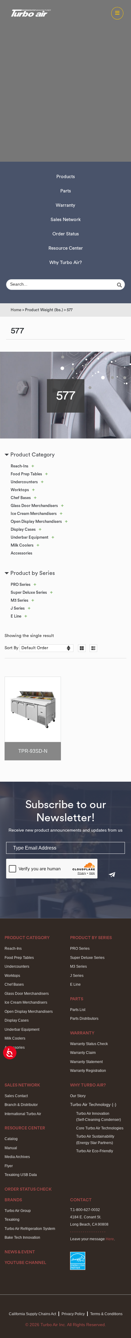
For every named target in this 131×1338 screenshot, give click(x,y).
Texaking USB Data (21, 1175)
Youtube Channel (25, 1263)
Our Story (78, 1096)
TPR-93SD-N (33, 751)
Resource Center (65, 248)
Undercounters (24, 482)
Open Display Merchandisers (36, 521)
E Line (16, 616)
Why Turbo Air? (65, 262)
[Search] (120, 285)
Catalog (11, 1139)
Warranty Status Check (89, 1044)
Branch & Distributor (21, 1105)
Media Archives (17, 1157)
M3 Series (19, 600)
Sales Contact (16, 1096)
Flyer (9, 1166)
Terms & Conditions (106, 1314)
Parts (65, 191)
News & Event (20, 1252)
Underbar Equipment (29, 537)
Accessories (21, 553)
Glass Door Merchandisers (34, 506)
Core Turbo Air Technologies (99, 1128)
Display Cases (23, 529)
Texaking (12, 1219)
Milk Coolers (22, 545)
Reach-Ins (19, 466)
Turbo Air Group (18, 1211)
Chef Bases (21, 498)
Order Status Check (28, 1189)
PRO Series (20, 584)
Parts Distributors (84, 1018)
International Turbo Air (23, 1114)
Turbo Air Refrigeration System (30, 1229)
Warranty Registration (88, 1071)
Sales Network (66, 219)
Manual (11, 1148)
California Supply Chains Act (32, 1314)
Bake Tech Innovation (22, 1237)
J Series (18, 608)
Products (65, 176)
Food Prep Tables (26, 474)
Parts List (77, 1010)
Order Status (65, 234)
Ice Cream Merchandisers (34, 514)
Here (110, 1239)
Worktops (20, 490)
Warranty (65, 205)
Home (16, 310)
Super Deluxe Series (29, 592)
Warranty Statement (86, 1062)
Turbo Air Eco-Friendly (94, 1151)
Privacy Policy (73, 1314)
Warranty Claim (83, 1053)
